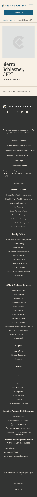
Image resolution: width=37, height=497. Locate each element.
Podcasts (18, 359)
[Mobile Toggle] (31, 6)
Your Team (18, 372)
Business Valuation (18, 267)
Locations (18, 376)
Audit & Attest (18, 295)
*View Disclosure (18, 183)
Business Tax (18, 299)
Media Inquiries (18, 396)
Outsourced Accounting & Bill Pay (19, 271)
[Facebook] (7, 113)
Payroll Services (18, 306)
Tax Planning (18, 207)
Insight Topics (18, 351)
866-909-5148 (25, 145)
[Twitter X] (12, 113)
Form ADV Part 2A (20, 424)
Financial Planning (18, 215)
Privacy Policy (18, 483)
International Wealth (19, 166)
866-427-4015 (29, 150)
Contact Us (19, 400)
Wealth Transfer (18, 255)
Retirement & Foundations (18, 330)
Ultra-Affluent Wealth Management (18, 195)
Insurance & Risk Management (18, 223)
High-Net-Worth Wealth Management (18, 199)
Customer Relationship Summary (20, 428)
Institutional (18, 338)
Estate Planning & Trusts (18, 211)
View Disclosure (9, 448)
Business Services (18, 291)
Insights (18, 345)
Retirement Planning (18, 219)
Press (18, 384)
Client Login (18, 161)
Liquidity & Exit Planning (18, 263)
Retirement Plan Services (18, 334)
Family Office (18, 234)
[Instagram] (17, 113)
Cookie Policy (18, 489)
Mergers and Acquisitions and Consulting (18, 326)
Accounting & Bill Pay (18, 302)
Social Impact (18, 275)
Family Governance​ (18, 259)
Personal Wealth (18, 189)
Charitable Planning (18, 248)
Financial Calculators (18, 355)
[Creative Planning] (14, 6)
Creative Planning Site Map (18, 404)
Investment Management (18, 203)
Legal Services (18, 310)
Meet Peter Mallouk (18, 388)
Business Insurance (18, 318)
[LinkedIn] (22, 113)
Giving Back (18, 392)
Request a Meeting (19, 140)
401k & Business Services (18, 285)
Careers (18, 380)
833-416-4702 (25, 156)
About (19, 366)
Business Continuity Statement (18, 420)
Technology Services (19, 314)
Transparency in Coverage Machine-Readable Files (18, 433)
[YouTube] (27, 113)
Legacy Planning (18, 244)
